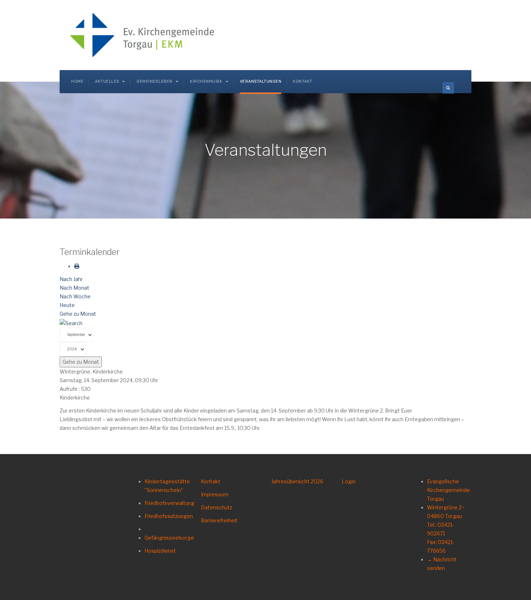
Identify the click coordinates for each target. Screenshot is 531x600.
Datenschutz (216, 507)
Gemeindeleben (155, 81)
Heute (67, 305)
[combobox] (448, 88)
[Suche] (71, 322)
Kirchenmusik (207, 81)
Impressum (214, 494)
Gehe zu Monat (78, 314)
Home (77, 81)
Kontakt (302, 81)
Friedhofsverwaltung (169, 503)
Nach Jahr (71, 279)
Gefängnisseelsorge (169, 538)
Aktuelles (107, 81)
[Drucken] (76, 266)
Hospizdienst (160, 551)
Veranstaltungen (261, 81)
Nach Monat (74, 288)
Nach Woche (75, 296)
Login (348, 481)
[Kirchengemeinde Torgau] (145, 35)
